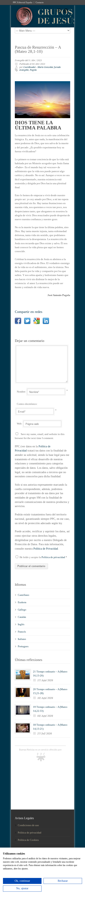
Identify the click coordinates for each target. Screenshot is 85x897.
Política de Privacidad (45, 548)
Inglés (21, 624)
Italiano (22, 639)
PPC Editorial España (22, 2)
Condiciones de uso (28, 825)
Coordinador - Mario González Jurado (42, 67)
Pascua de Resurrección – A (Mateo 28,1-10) (38, 49)
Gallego (22, 609)
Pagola (33, 70)
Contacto (40, 2)
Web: (19, 423)
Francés (22, 631)
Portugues (23, 646)
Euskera (22, 602)
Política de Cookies (28, 839)
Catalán (22, 616)
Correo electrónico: (27, 403)
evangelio (24, 70)
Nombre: (21, 391)
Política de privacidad (54, 557)
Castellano (23, 594)
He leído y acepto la (43, 557)
